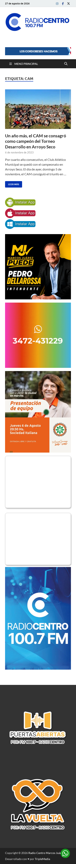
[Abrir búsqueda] (66, 63)
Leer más (12, 183)
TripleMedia (42, 859)
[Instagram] (57, 3)
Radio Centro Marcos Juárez (46, 853)
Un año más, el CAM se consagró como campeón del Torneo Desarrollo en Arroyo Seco (35, 141)
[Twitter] (68, 3)
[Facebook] (62, 3)
